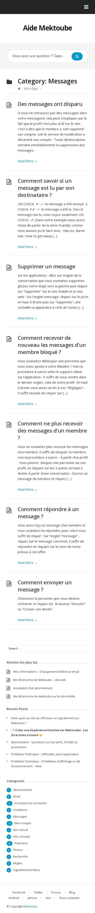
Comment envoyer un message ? (45, 586)
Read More (28, 161)
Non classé (20, 830)
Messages (31, 88)
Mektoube (30, 906)
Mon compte (23, 823)
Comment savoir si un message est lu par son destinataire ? (46, 187)
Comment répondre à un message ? (48, 512)
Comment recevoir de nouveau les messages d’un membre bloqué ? (52, 345)
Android (14, 898)
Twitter (38, 892)
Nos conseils (21, 836)
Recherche (20, 856)
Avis (48, 898)
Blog (72, 892)
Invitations (20, 810)
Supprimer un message (46, 266)
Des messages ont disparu (50, 103)
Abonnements (22, 790)
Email (16, 796)
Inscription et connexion (31, 803)
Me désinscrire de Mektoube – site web (39, 680)
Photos (18, 850)
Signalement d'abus (26, 870)
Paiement (21, 843)
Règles (17, 863)
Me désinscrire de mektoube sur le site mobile (44, 696)
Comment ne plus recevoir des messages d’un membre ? (52, 430)
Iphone (32, 898)
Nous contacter (69, 898)
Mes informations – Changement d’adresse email (46, 672)
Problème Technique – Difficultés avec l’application (45, 754)
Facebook (18, 892)
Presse (56, 892)
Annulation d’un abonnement (32, 688)
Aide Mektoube (47, 27)
